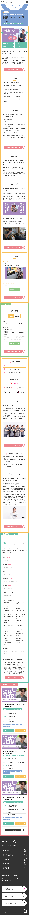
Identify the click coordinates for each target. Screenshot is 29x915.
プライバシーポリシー (17, 883)
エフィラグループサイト (7, 880)
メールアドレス (7, 578)
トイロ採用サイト (17, 878)
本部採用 (15, 875)
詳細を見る (7, 730)
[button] (27, 33)
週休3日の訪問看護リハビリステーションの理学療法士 (14, 705)
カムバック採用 (5, 875)
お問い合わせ (5, 883)
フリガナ (5, 564)
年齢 (4, 572)
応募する (18, 730)
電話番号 (5, 586)
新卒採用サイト (5, 878)
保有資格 (5, 600)
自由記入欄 (5, 648)
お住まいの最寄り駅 (8, 593)
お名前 (4, 557)
